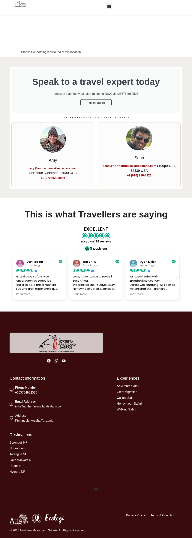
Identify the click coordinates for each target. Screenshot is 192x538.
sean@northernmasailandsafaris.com (129, 165)
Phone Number (26, 387)
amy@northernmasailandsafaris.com (52, 168)
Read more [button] (23, 294)
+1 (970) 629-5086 (52, 177)
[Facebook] (49, 361)
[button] (109, 6)
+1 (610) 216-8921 (139, 175)
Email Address (25, 401)
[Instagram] (56, 361)
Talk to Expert (96, 102)
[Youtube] (64, 361)
